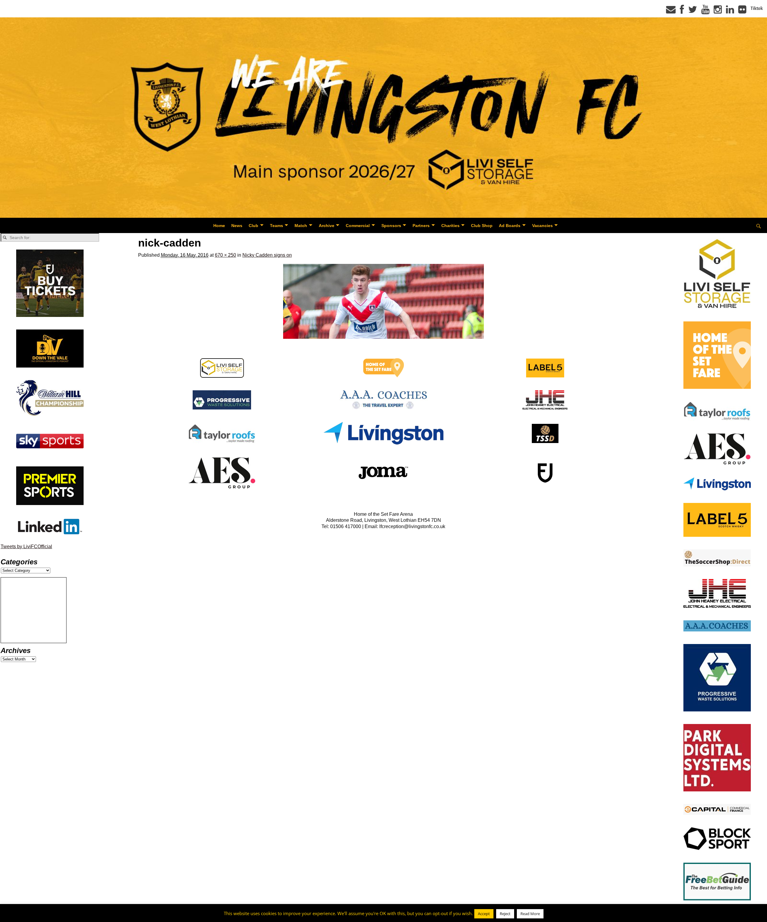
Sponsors (391, 225)
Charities (450, 225)
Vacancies (542, 225)
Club (253, 225)
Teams (276, 225)
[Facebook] (682, 11)
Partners (421, 225)
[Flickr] (742, 11)
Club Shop (482, 225)
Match (301, 225)
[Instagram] (718, 11)
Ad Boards (509, 225)
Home (219, 225)
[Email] (671, 11)
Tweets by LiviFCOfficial (26, 546)
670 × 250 (225, 255)
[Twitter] (692, 11)
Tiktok (757, 8)
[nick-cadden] (383, 301)
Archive (326, 225)
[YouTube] (705, 11)
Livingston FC (33, 916)
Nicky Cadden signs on (267, 255)
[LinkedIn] (730, 11)
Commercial (358, 225)
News (236, 225)
